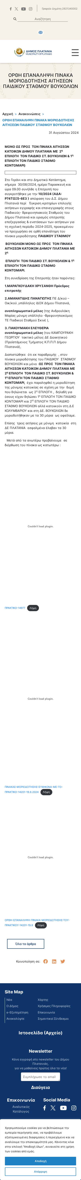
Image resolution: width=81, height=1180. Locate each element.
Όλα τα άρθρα (25, 944)
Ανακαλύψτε (15, 1018)
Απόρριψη (40, 1171)
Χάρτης (43, 1000)
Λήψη (32, 608)
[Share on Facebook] (45, 961)
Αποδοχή (40, 1161)
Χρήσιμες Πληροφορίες (54, 1006)
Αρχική (7, 114)
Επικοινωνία (46, 1012)
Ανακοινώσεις (29, 114)
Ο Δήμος (12, 1006)
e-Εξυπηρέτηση (17, 1012)
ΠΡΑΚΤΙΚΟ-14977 (15, 608)
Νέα (9, 1000)
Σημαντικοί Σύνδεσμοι (53, 1018)
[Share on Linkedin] (54, 961)
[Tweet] (62, 961)
